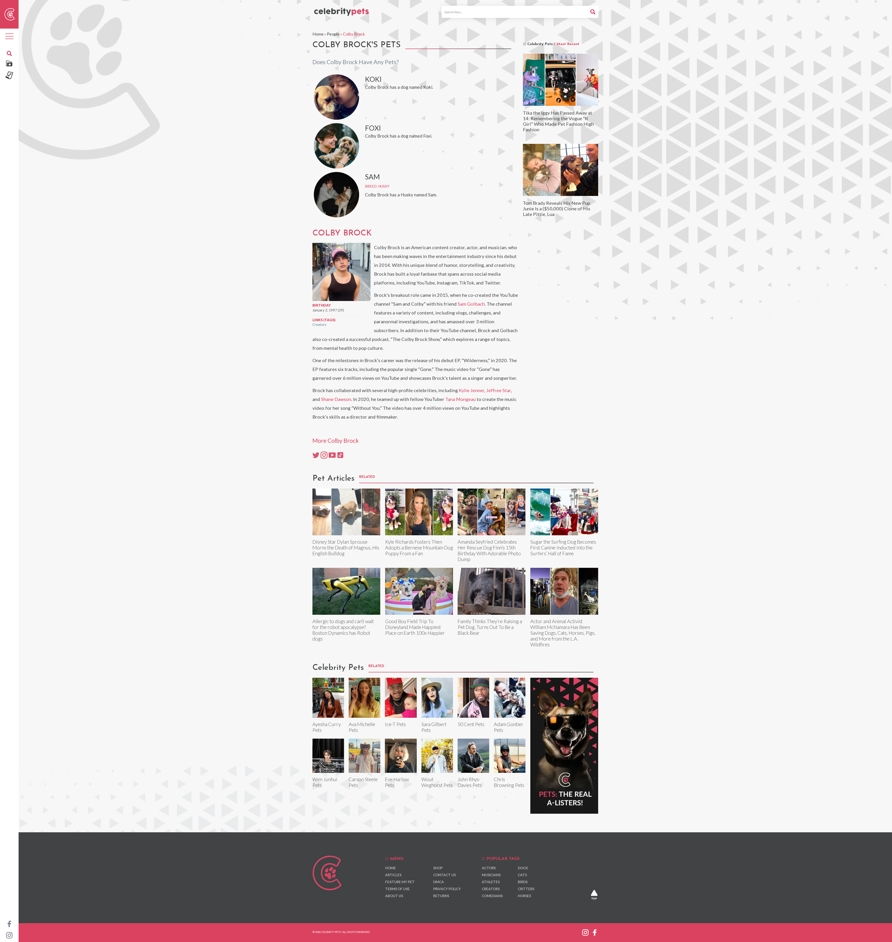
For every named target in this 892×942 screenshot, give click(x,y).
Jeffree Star (498, 390)
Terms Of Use (397, 889)
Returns (441, 896)
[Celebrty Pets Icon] (9, 13)
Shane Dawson (336, 399)
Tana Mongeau (460, 399)
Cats (522, 875)
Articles (393, 875)
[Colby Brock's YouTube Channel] (332, 455)
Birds (523, 882)
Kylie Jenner (471, 390)
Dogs (523, 868)
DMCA (438, 882)
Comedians (492, 896)
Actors (489, 868)
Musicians (491, 875)
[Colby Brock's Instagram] (324, 455)
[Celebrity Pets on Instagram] (9, 934)
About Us (394, 896)
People (333, 33)
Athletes (491, 882)
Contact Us (444, 875)
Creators (319, 324)
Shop (438, 868)
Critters (526, 889)
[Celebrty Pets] (341, 9)
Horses (524, 896)
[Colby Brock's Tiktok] (340, 455)
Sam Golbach (471, 304)
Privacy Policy (447, 889)
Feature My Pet (400, 882)
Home (318, 33)
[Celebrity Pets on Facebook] (9, 923)
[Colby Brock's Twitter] (315, 455)
